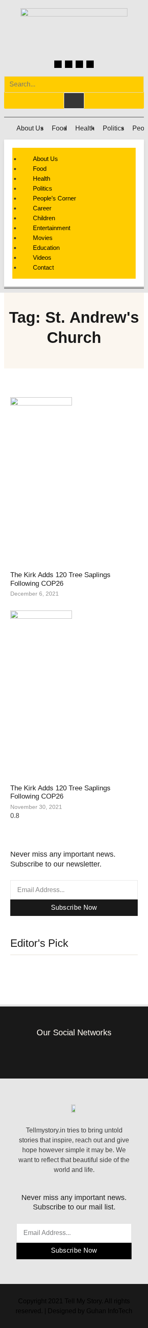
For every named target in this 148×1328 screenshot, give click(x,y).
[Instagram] (68, 64)
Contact (43, 267)
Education (46, 247)
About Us (30, 128)
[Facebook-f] (49, 1053)
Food (59, 128)
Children (44, 217)
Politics (113, 128)
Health (85, 128)
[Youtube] (90, 64)
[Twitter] (79, 64)
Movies (43, 237)
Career (42, 208)
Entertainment (51, 227)
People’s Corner (54, 198)
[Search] (74, 100)
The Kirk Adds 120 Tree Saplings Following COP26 (60, 579)
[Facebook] (58, 64)
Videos (42, 257)
